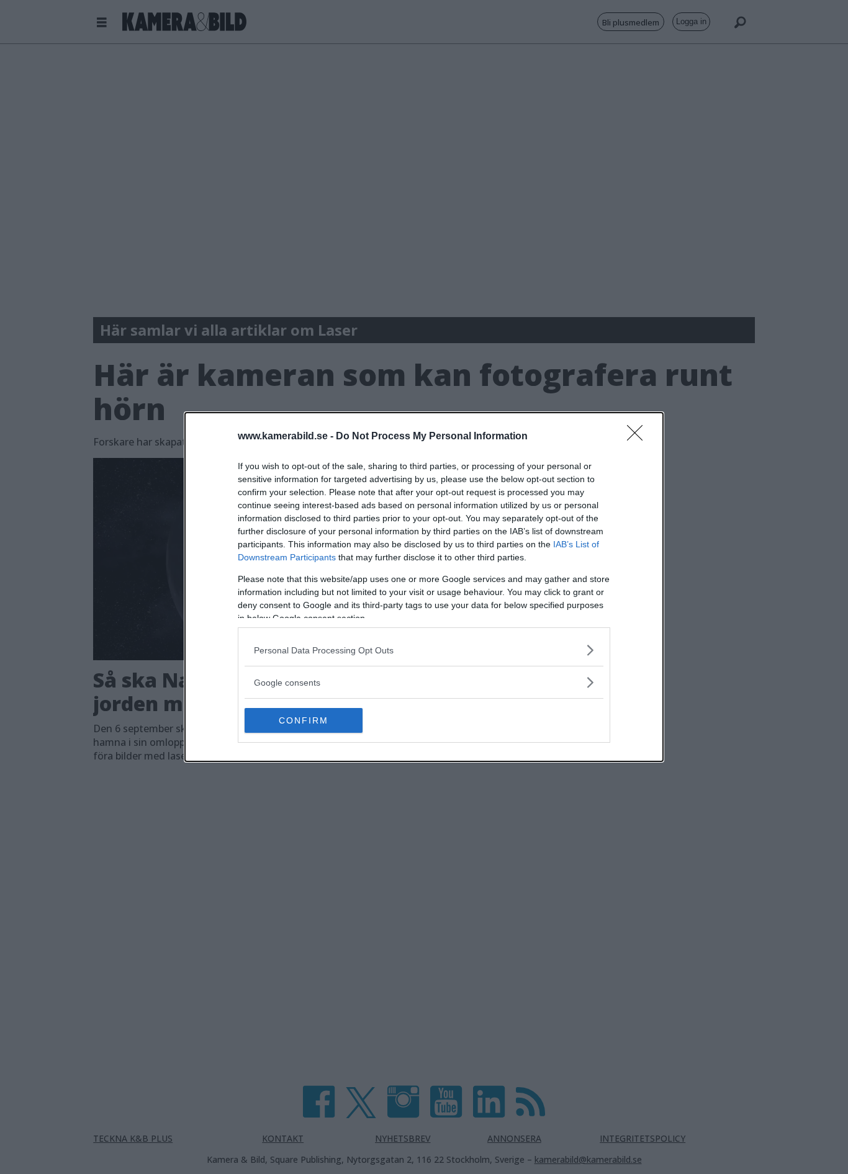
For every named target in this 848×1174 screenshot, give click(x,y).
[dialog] (424, 587)
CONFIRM (303, 720)
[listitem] (424, 649)
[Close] (639, 437)
